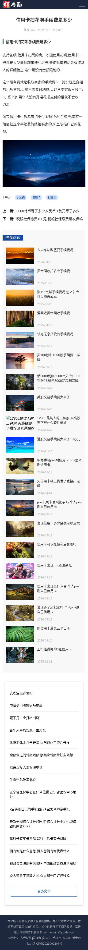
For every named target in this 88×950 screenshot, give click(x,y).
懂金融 (76, 938)
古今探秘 (25, 938)
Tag (29, 943)
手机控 (57, 938)
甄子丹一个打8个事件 (25, 718)
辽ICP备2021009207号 (47, 943)
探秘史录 (13, 938)
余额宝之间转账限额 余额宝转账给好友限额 (41, 755)
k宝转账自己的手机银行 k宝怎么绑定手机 (40, 809)
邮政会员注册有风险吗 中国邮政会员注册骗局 (43, 863)
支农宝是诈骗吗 (21, 693)
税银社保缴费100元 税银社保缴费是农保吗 (49, 219)
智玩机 (66, 938)
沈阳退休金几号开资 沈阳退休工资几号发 (40, 742)
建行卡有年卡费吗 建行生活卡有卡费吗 (38, 838)
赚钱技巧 (29, 30)
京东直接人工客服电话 (26, 767)
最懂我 (37, 938)
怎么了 (47, 938)
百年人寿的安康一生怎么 (28, 730)
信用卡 (36, 197)
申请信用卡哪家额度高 (26, 705)
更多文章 (43, 891)
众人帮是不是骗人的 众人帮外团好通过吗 (40, 876)
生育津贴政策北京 (23, 780)
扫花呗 (52, 197)
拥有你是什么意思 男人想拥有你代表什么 (40, 851)
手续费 (20, 197)
